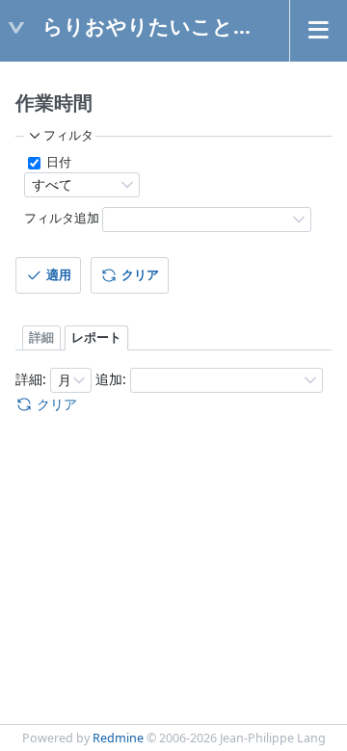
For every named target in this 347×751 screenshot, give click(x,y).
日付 (57, 162)
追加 (108, 379)
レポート (96, 337)
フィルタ (68, 135)
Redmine (118, 738)
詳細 (41, 337)
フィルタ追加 (61, 218)
